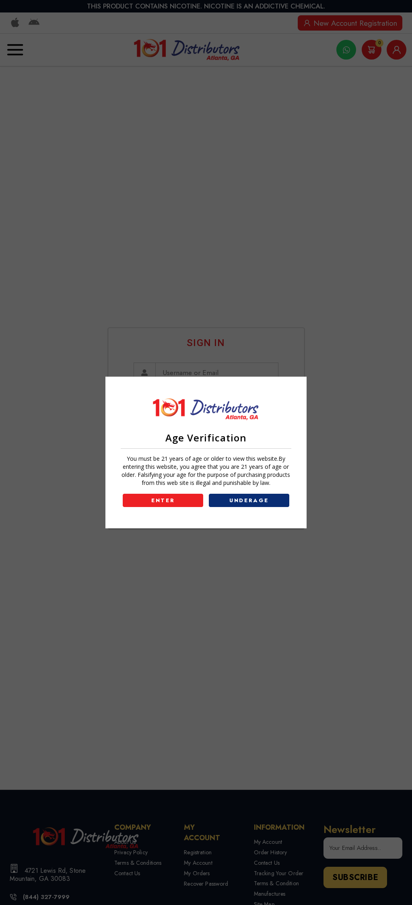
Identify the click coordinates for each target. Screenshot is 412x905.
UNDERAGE (249, 500)
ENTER (163, 500)
